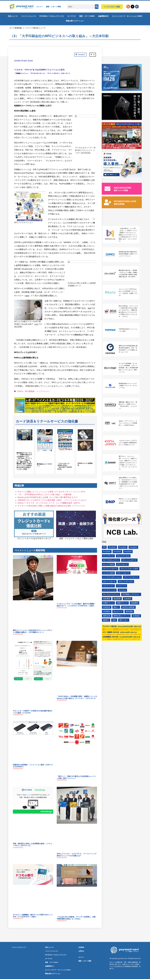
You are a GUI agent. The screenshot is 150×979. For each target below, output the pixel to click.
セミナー (39, 7)
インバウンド (108, 556)
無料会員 (106, 616)
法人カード (118, 611)
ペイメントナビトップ (19, 947)
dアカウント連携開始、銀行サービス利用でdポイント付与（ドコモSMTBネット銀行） (33, 916)
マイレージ (121, 586)
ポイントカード (109, 581)
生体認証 (136, 616)
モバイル (122, 590)
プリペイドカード (131, 577)
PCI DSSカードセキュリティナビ (51, 16)
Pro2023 (133, 547)
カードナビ (72, 16)
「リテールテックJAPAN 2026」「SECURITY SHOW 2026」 (64, 466)
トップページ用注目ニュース (34, 28)
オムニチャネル (123, 556)
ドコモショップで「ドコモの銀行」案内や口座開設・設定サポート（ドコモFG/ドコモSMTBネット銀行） (76, 605)
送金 (114, 620)
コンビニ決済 (108, 573)
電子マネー (123, 620)
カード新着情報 (15, 28)
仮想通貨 (106, 598)
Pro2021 (112, 547)
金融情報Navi (103, 16)
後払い (116, 607)
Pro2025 (117, 551)
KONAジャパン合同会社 (85, 464)
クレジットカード (110, 568)
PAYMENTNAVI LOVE (125, 201)
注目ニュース (13, 16)
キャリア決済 (108, 564)
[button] (80, 55)
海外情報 (129, 611)
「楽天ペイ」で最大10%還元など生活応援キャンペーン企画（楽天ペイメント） (76, 777)
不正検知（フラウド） (131, 594)
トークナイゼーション (112, 577)
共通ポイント (108, 603)
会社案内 (81, 947)
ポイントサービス (126, 581)
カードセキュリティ (111, 560)
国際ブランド (122, 603)
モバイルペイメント (111, 594)
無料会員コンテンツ (121, 616)
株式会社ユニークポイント (44, 465)
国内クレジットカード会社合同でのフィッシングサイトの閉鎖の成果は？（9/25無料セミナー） (32, 631)
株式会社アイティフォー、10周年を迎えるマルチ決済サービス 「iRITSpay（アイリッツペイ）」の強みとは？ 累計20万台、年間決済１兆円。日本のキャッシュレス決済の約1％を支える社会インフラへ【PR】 (24, 461)
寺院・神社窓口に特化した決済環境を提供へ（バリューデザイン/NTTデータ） (32, 844)
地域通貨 (134, 603)
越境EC (106, 620)
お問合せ (81, 951)
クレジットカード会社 (129, 568)
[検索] (96, 6)
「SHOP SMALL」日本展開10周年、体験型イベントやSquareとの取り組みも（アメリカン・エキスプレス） (77, 697)
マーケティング (109, 590)
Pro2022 (122, 547)
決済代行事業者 (128, 607)
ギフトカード (122, 564)
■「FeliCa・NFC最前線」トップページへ (31, 391)
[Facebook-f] (137, 6)
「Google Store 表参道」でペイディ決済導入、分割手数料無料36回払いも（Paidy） (76, 918)
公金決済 (127, 598)
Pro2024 (106, 551)
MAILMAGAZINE (122, 187)
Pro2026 (127, 551)
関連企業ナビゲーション (75, 21)
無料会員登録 (119, 204)
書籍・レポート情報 (53, 7)
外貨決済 (106, 607)
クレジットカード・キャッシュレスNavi (127, 16)
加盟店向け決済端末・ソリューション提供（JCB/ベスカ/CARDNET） (33, 766)
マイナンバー (108, 586)
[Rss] (128, 6)
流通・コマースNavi (87, 16)
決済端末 (106, 611)
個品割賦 (117, 598)
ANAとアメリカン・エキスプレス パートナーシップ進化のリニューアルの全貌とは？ (76, 855)
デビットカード (123, 573)
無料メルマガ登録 (121, 190)
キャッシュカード (129, 560)
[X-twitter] (132, 6)
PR (104, 547)
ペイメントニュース (28, 16)
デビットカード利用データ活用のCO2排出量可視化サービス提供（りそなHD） (32, 712)
